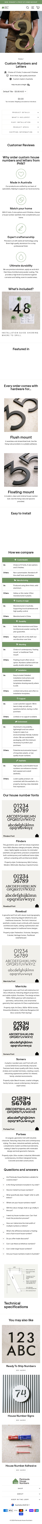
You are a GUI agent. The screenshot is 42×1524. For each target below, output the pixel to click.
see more (21, 1420)
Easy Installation (20, 122)
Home (20, 59)
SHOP (20, 1488)
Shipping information (21, 132)
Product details (21, 112)
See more (21, 1370)
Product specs (21, 127)
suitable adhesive (30, 444)
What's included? (21, 117)
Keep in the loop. (20, 1499)
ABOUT (20, 1494)
